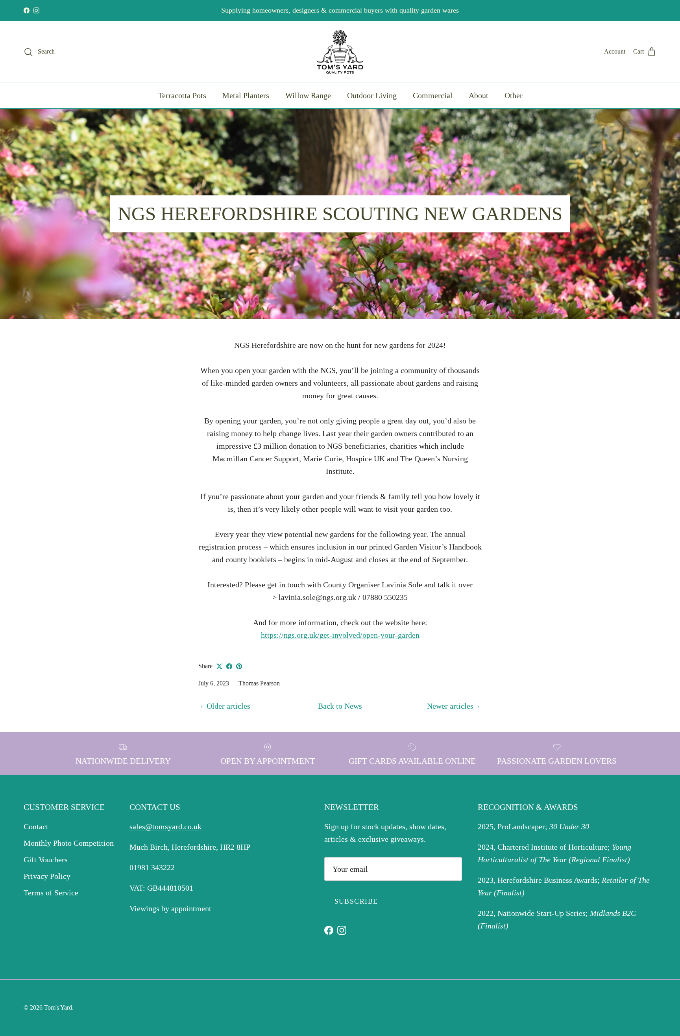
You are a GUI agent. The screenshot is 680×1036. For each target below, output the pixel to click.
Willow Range (308, 95)
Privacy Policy (47, 876)
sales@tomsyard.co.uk (165, 826)
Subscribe (356, 901)
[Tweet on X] (219, 666)
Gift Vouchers (46, 859)
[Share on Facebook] (229, 666)
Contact (36, 826)
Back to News (340, 706)
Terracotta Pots (182, 95)
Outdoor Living (372, 95)
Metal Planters (245, 95)
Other (513, 95)
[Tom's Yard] (340, 51)
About (478, 95)
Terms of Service (51, 892)
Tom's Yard (58, 1007)
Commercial (433, 95)
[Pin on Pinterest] (239, 666)
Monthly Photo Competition (69, 843)
